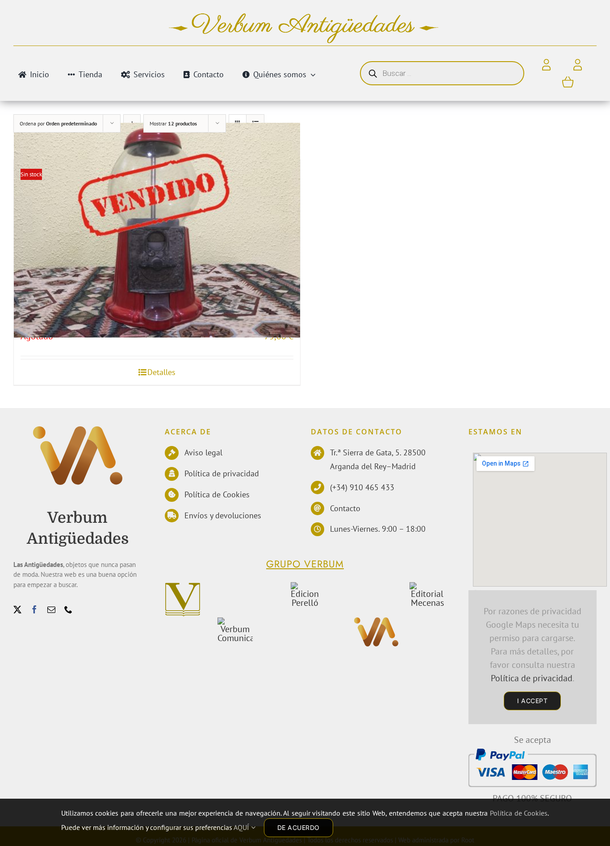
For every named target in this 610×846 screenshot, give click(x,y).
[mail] (51, 609)
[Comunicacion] (235, 622)
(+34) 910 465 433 (362, 487)
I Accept (532, 700)
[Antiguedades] (77, 431)
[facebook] (34, 609)
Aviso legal (203, 452)
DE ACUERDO (298, 827)
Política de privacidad (221, 473)
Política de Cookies (217, 494)
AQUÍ (242, 827)
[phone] (68, 609)
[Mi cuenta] (578, 65)
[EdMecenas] (427, 586)
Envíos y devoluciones (222, 515)
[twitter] (17, 609)
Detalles (161, 372)
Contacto (345, 508)
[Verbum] (182, 586)
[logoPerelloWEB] (305, 586)
